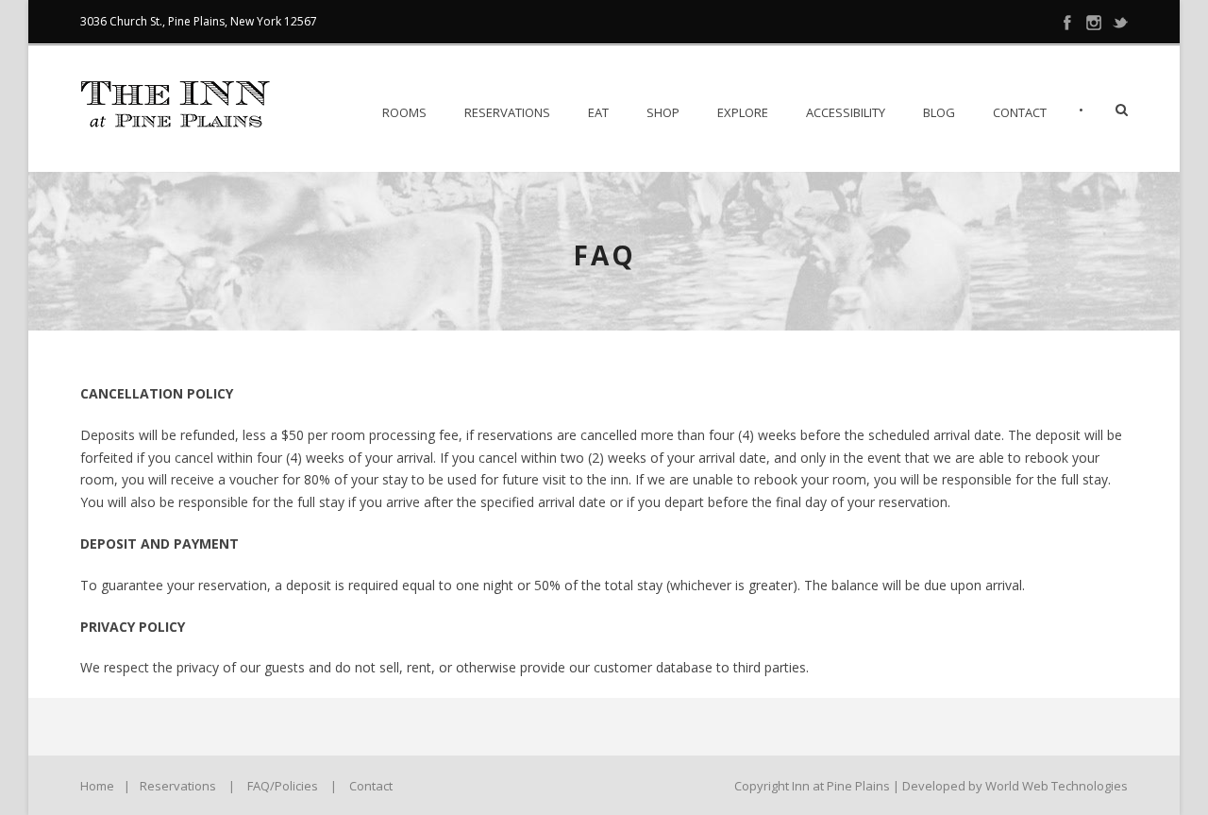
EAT (598, 112)
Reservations (507, 112)
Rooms (404, 112)
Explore (742, 112)
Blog (939, 112)
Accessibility (845, 112)
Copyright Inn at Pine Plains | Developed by (859, 785)
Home (97, 785)
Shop (663, 112)
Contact (1020, 112)
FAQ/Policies (282, 785)
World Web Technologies (1056, 785)
